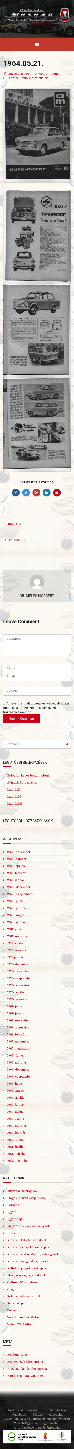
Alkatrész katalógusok (22, 1191)
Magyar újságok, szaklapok (26, 1275)
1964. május (15, 1111)
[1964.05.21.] (37, 135)
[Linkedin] (47, 492)
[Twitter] (26, 492)
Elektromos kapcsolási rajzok (28, 1226)
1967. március (17, 1062)
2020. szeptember (20, 894)
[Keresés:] (37, 744)
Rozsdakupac (16, 1303)
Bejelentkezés (17, 1354)
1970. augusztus (18, 985)
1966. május (15, 1090)
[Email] (57, 492)
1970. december (18, 964)
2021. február (16, 873)
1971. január (15, 957)
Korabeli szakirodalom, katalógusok (33, 1254)
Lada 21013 (14, 803)
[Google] (36, 492)
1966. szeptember (19, 1076)
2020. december (18, 887)
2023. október (17, 859)
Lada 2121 (13, 789)
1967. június (15, 1055)
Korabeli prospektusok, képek (28, 1247)
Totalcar (13, 1310)
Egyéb (11, 1212)
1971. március (16, 950)
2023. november (18, 852)
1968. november (18, 1020)
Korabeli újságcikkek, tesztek (28, 1261)
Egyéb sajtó (15, 1219)
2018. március (17, 936)
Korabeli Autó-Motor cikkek (28, 78)
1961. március (16, 1153)
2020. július (15, 901)
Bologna (13, 1205)
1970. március (17, 999)
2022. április (16, 866)
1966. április (15, 1097)
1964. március (17, 1125)
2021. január (15, 880)
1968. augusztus (18, 1027)
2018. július (15, 929)
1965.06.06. (17, 539)
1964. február (16, 1132)
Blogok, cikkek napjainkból (26, 1198)
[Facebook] (16, 492)
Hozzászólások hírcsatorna (27, 1368)
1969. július (15, 1006)
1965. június (15, 1104)
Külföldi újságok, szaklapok (26, 1268)
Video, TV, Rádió (19, 1324)
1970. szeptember (19, 978)
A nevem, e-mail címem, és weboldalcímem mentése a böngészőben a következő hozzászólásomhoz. (36, 708)
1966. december (18, 1069)
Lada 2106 (14, 796)
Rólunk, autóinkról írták (24, 1296)
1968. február (16, 1034)
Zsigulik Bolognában (22, 782)
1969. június (15, 1013)
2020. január (16, 922)
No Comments (48, 73)
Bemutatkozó (59, 1410)
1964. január (15, 1139)
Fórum (37, 1414)
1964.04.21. (15, 524)
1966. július (15, 1083)
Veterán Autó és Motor (23, 1317)
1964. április (15, 1118)
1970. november (18, 971)
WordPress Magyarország (26, 1375)
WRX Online (33, 1419)
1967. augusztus (18, 1048)
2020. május (16, 915)
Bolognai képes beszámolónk (28, 775)
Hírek (11, 1233)
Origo (11, 1289)
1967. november (18, 1041)
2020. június (16, 908)
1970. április (15, 992)
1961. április (15, 1146)
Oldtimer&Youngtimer (23, 1282)
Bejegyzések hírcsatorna (25, 1361)
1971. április (15, 943)
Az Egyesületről (32, 1410)
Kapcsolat (55, 1414)
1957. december (18, 1160)
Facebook (19, 1414)
